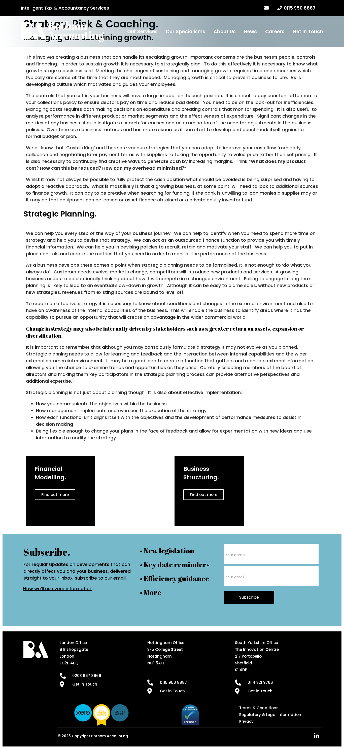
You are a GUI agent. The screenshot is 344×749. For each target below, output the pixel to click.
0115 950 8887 (299, 8)
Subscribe (249, 597)
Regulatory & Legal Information (270, 714)
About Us (225, 31)
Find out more (55, 494)
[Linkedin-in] (317, 736)
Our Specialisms (185, 31)
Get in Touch (308, 31)
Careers (275, 31)
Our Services (142, 31)
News (250, 31)
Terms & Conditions (259, 707)
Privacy (246, 721)
